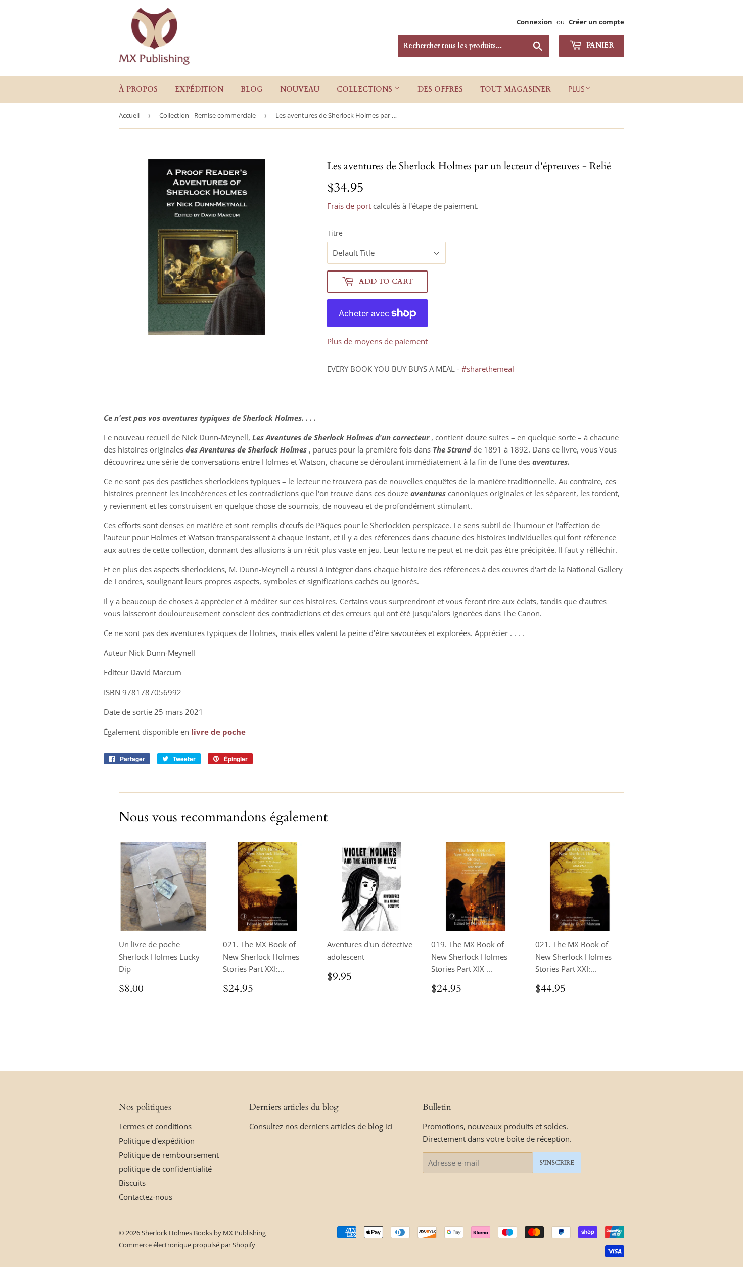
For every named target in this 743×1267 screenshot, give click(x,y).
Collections (365, 89)
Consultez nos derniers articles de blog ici (321, 1126)
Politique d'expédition (157, 1141)
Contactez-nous (145, 1197)
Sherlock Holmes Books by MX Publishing (204, 1232)
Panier (599, 45)
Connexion (534, 21)
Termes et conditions (155, 1126)
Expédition (199, 89)
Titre (335, 233)
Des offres (440, 89)
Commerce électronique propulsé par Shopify (187, 1244)
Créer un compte (596, 21)
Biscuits (132, 1183)
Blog (252, 89)
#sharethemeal (487, 369)
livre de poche (218, 732)
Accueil (129, 115)
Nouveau (299, 89)
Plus (576, 89)
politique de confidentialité (165, 1169)
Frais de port (349, 206)
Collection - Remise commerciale (207, 115)
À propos (138, 89)
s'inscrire (556, 1163)
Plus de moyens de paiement (377, 341)
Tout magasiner (515, 89)
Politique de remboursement (169, 1155)
